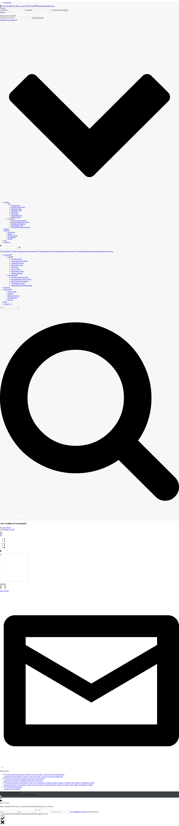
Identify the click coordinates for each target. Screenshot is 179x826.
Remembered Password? (8, 20)
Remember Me (57, 10)
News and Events (12, 235)
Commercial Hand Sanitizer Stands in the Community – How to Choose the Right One (33, 777)
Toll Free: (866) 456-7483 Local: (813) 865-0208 (18, 6)
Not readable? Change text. (79, 812)
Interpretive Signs (16, 209)
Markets (9, 234)
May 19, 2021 (10, 530)
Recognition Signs (16, 215)
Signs (9, 257)
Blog (5, 240)
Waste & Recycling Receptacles (20, 227)
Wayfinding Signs (16, 210)
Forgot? (2, 12)
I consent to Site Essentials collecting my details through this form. (25, 814)
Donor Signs (15, 214)
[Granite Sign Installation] (13, 787)
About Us (7, 230)
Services (9, 239)
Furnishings (11, 275)
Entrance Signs (15, 205)
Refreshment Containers (18, 224)
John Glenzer (6, 528)
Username (3, 10)
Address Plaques (16, 217)
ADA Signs (14, 212)
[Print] (0, 551)
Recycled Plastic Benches (18, 220)
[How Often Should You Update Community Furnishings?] (24, 779)
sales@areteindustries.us (46, 6)
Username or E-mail (7, 18)
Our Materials (11, 237)
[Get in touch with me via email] (91, 768)
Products (6, 202)
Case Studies (11, 232)
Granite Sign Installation (12, 789)
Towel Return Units (17, 225)
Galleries (6, 229)
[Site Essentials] (56, 251)
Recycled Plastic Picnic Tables (20, 222)
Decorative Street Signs (18, 207)
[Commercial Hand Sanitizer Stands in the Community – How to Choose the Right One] (34, 775)
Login (3, 8)
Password (28, 10)
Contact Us (7, 242)
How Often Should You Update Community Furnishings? (23, 781)
